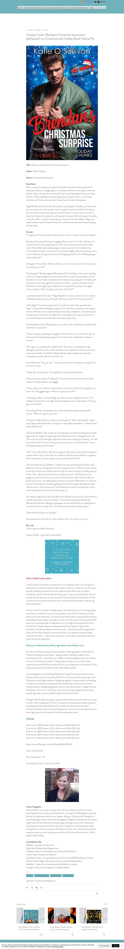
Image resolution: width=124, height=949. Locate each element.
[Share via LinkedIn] (36, 887)
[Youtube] (101, 2)
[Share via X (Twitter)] (32, 887)
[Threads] (95, 2)
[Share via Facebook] (27, 887)
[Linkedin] (104, 2)
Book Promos (30, 881)
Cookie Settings (104, 946)
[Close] (122, 945)
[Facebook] (90, 2)
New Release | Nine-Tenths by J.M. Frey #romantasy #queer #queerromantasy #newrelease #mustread (29, 928)
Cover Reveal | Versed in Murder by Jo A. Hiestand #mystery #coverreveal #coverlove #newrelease (61, 928)
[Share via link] (41, 887)
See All (106, 904)
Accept (116, 946)
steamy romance (68, 875)
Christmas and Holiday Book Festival (45, 881)
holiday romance (55, 875)
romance (29, 875)
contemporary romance (41, 875)
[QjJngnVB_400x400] (87, 2)
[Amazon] (98, 2)
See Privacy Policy (57, 947)
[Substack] (84, 2)
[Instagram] (92, 2)
